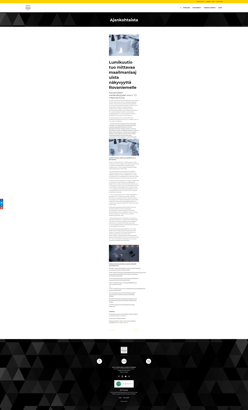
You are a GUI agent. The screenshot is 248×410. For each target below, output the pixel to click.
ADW (220, 7)
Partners (208, 1)
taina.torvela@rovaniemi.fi (121, 322)
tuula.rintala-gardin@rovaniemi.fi (117, 318)
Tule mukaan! (126, 397)
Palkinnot (197, 7)
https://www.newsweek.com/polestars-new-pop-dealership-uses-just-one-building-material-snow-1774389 (123, 300)
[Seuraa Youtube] (125, 376)
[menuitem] (181, 8)
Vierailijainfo (210, 7)
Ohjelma (186, 7)
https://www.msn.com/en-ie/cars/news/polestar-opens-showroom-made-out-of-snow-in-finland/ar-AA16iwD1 (122, 294)
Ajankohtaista (200, 1)
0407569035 (123, 315)
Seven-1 (126, 401)
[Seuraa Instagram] (122, 376)
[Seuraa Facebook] (119, 376)
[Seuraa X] (129, 376)
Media (213, 1)
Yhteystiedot (219, 1)
